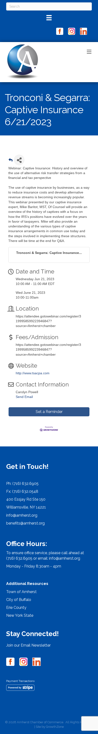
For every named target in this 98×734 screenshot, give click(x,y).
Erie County (16, 607)
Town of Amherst (21, 591)
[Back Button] (11, 161)
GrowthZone (55, 727)
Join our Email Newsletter (28, 645)
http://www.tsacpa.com (32, 373)
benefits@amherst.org (25, 523)
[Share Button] (19, 160)
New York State (19, 615)
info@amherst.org (21, 515)
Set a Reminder (49, 411)
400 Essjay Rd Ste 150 (25, 499)
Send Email (24, 397)
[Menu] (49, 18)
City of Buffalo (18, 599)
